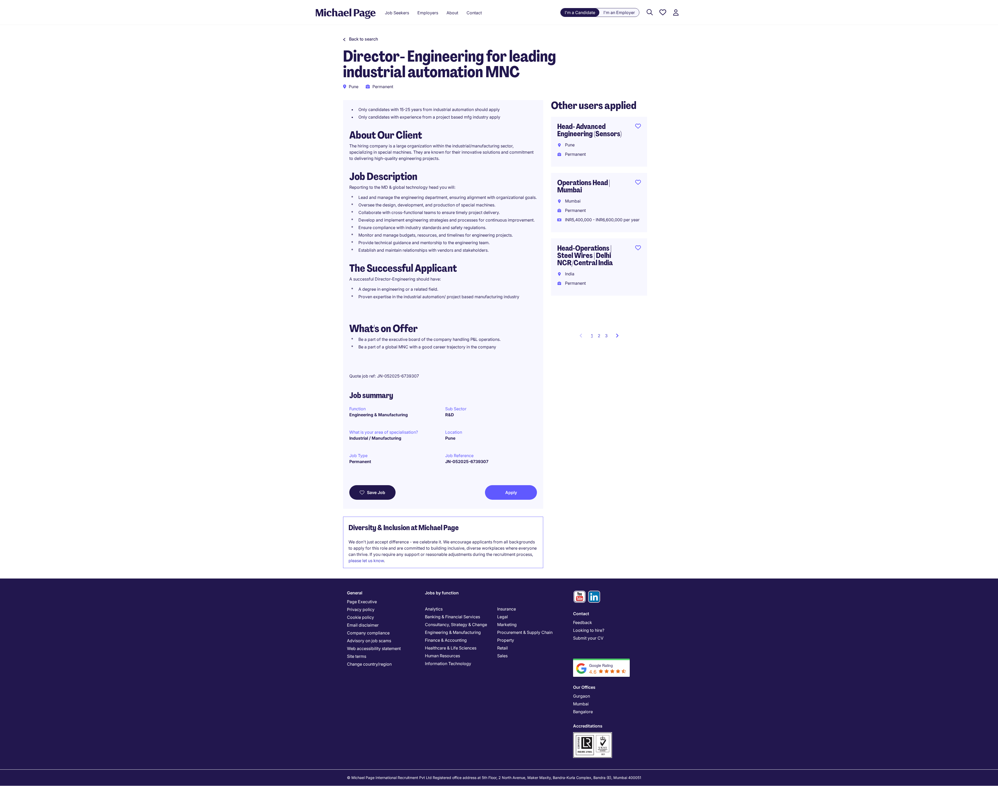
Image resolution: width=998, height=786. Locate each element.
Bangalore (583, 711)
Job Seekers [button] (397, 12)
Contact (581, 613)
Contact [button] (474, 12)
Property (505, 640)
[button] (360, 39)
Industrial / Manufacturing (375, 438)
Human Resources (442, 655)
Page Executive (362, 601)
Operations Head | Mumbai (583, 186)
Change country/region (369, 664)
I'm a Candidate (580, 12)
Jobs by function (442, 592)
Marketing (507, 624)
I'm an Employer (619, 12)
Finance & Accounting (446, 640)
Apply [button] (511, 492)
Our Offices (584, 687)
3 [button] (606, 335)
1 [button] (593, 337)
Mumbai (581, 703)
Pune (450, 438)
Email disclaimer (363, 625)
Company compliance (368, 632)
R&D (449, 414)
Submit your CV (588, 638)
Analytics (434, 609)
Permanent (360, 461)
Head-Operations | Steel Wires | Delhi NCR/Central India (585, 255)
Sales (502, 655)
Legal (502, 616)
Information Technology (448, 663)
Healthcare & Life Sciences (450, 648)
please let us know (366, 560)
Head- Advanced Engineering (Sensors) (589, 130)
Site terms (356, 656)
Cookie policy (360, 617)
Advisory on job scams (369, 640)
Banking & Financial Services (452, 616)
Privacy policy (361, 609)
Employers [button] (427, 12)
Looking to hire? (588, 630)
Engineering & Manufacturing (378, 414)
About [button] (452, 12)
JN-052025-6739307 (466, 461)
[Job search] (650, 13)
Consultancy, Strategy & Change (456, 624)
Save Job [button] (376, 492)
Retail (502, 648)
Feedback (582, 622)
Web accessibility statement (374, 648)
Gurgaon (581, 696)
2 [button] (599, 335)
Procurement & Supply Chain (525, 632)
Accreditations (587, 726)
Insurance (506, 609)
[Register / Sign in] (675, 12)
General (354, 592)
